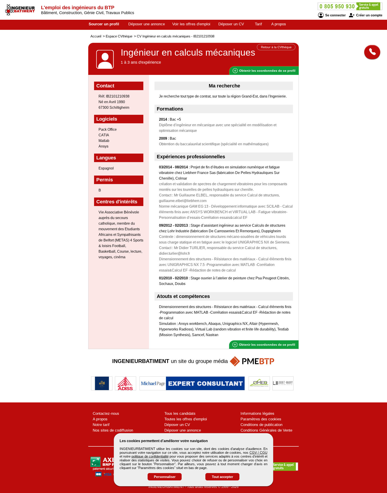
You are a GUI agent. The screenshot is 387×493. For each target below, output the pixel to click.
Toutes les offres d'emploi (185, 419)
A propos (278, 24)
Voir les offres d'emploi (191, 24)
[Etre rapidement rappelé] (370, 52)
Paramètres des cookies (261, 419)
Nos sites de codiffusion (113, 430)
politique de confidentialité (149, 456)
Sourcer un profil (104, 24)
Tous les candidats (180, 413)
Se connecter (335, 15)
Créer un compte (368, 15)
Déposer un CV (231, 24)
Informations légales (257, 413)
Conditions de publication (261, 425)
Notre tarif (101, 425)
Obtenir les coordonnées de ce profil (266, 344)
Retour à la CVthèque (276, 47)
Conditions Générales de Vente (266, 430)
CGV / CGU (258, 452)
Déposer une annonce (146, 24)
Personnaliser (165, 477)
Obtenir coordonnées (266, 70)
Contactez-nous (106, 413)
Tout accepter (222, 477)
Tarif (258, 24)
